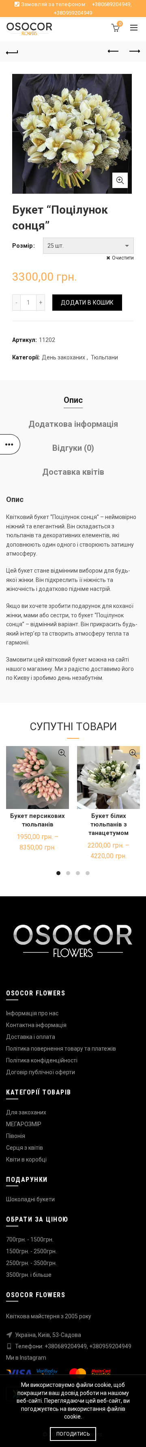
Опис (73, 400)
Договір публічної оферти (40, 1072)
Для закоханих (26, 1112)
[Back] (12, 51)
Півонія (15, 1136)
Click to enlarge (120, 180)
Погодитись (73, 1434)
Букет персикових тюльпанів (37, 820)
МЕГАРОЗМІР (23, 1124)
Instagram (33, 1357)
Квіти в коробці (26, 1159)
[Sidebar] (10, 444)
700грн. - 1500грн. (30, 1239)
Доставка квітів (73, 472)
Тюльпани (104, 357)
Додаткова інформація (73, 424)
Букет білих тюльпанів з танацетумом (108, 824)
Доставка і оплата (30, 1037)
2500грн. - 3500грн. (31, 1263)
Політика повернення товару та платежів (61, 1048)
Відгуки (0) (73, 448)
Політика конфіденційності (41, 1060)
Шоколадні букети (30, 1199)
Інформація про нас (32, 1013)
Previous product (113, 51)
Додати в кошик (87, 302)
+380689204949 (111, 4)
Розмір (22, 245)
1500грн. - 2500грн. (31, 1251)
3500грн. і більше (29, 1275)
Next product (134, 51)
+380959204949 (73, 13)
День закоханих (63, 357)
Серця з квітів (24, 1147)
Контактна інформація (36, 1025)
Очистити (123, 258)
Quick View (62, 753)
